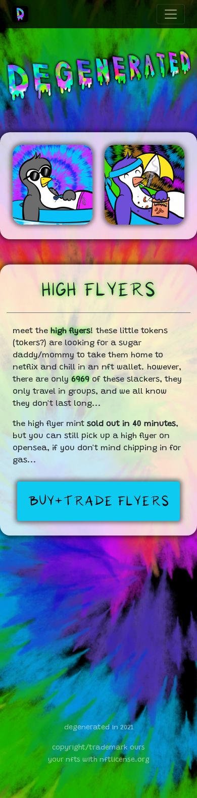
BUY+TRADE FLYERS (98, 501)
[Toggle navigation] (171, 14)
